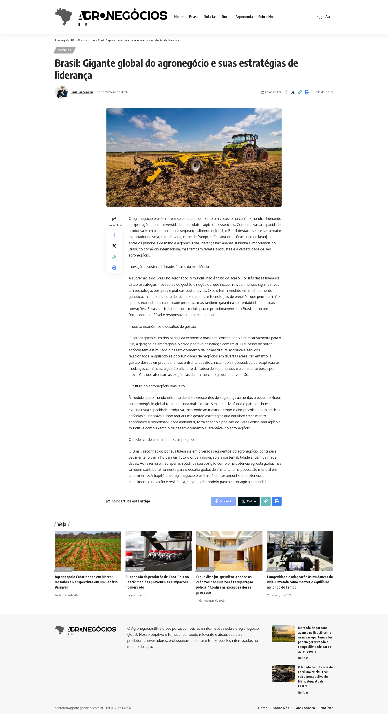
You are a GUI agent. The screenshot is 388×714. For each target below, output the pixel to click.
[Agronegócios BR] (111, 16)
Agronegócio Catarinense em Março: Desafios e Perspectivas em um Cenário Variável (86, 582)
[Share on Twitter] (293, 92)
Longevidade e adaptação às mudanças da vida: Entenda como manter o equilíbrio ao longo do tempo (300, 582)
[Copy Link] (300, 92)
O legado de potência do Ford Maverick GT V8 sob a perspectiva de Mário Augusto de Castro (315, 676)
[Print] (307, 92)
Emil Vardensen (82, 92)
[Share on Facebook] (286, 92)
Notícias (64, 50)
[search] (319, 17)
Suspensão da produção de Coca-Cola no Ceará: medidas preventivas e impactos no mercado (157, 582)
